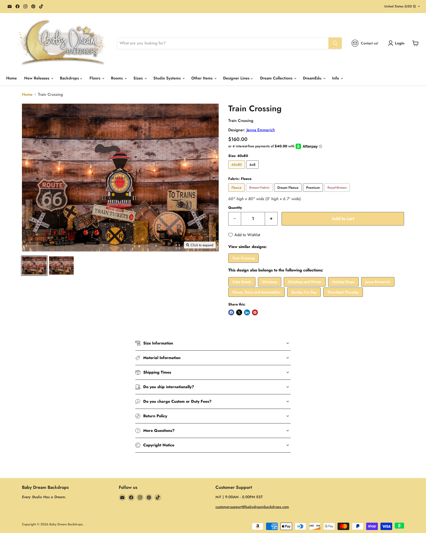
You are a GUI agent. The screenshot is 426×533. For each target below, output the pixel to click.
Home (11, 78)
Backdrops (70, 78)
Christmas (269, 281)
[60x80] (237, 170)
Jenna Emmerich (261, 130)
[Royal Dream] (337, 193)
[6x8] (253, 170)
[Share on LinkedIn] (247, 312)
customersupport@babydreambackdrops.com (252, 507)
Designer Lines (237, 78)
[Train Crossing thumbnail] (34, 265)
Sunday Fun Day (304, 292)
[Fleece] (237, 193)
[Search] (335, 43)
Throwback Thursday (343, 292)
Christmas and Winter (304, 281)
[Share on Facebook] (231, 312)
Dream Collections (277, 78)
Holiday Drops (343, 281)
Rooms (117, 78)
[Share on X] (239, 312)
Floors (95, 78)
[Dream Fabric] (260, 193)
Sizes (138, 78)
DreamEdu (313, 78)
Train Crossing (243, 258)
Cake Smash (241, 281)
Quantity (235, 207)
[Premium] (313, 193)
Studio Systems (167, 78)
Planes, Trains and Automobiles (256, 292)
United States (400, 6)
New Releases (37, 78)
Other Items (202, 78)
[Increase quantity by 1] (271, 219)
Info (336, 78)
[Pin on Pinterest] (255, 312)
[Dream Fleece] (288, 193)
